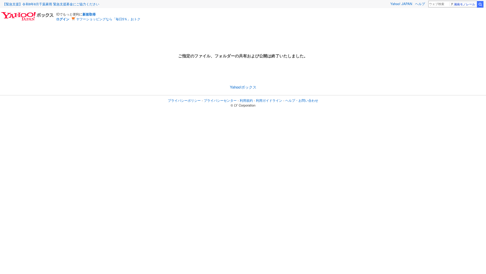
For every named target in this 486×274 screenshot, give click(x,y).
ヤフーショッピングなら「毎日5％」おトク (108, 18)
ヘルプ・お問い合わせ (301, 100)
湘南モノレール (464, 4)
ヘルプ (420, 3)
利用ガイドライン (269, 100)
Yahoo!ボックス (243, 87)
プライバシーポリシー (184, 100)
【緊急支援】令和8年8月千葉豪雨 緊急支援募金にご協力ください (51, 4)
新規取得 (89, 14)
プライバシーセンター (220, 100)
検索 (480, 4)
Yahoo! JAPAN (401, 3)
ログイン (62, 18)
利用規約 (246, 100)
